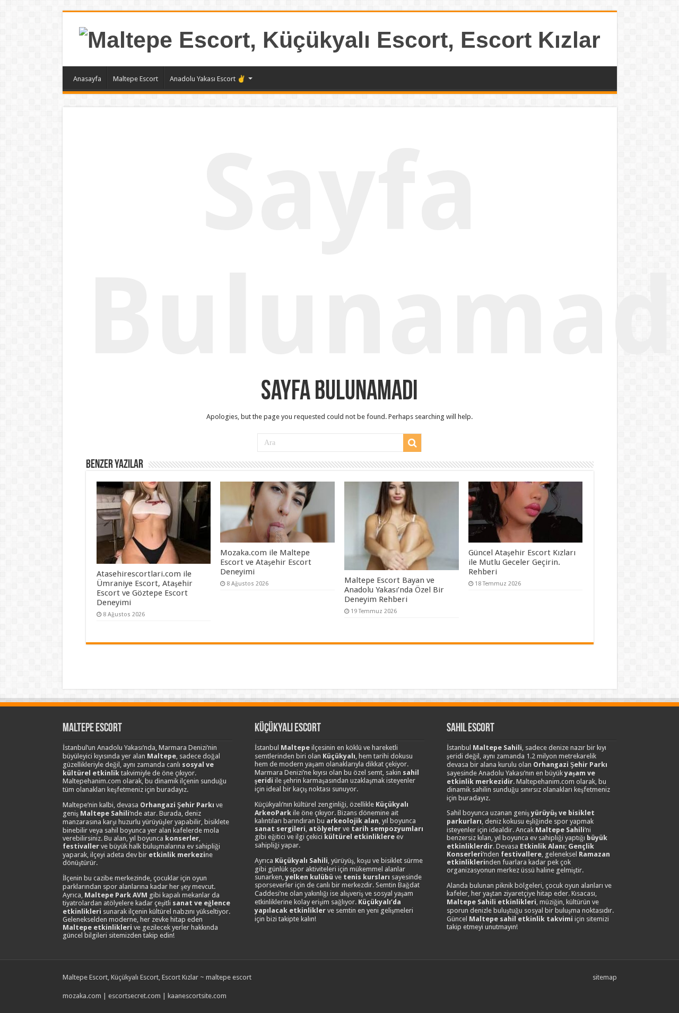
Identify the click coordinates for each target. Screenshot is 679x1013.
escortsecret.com (134, 996)
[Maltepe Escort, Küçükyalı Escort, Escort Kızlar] (339, 38)
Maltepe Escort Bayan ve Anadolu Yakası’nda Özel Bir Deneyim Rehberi (394, 589)
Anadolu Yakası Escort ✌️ (208, 79)
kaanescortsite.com (197, 996)
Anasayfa (87, 79)
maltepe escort (228, 977)
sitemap (605, 977)
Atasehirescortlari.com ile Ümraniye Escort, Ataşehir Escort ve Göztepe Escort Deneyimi (145, 588)
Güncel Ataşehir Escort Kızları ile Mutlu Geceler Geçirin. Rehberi (522, 562)
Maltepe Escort (135, 79)
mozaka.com (82, 996)
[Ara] (412, 443)
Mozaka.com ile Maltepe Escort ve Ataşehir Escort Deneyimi (265, 562)
